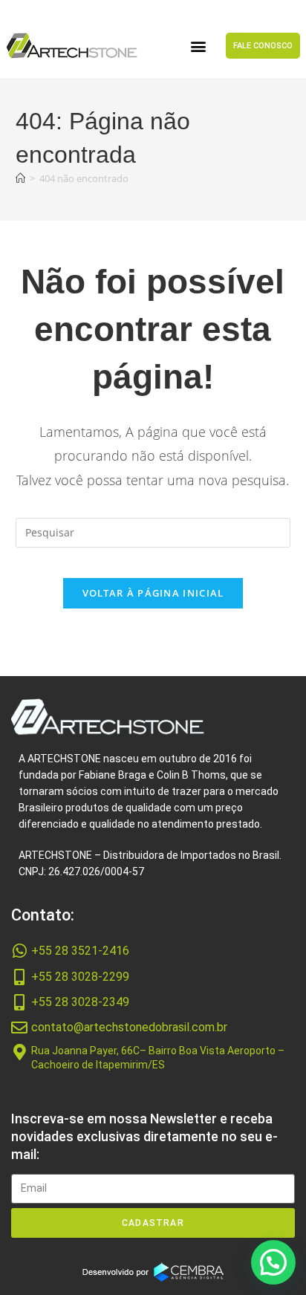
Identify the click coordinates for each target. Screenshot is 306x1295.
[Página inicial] (20, 178)
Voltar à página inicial (153, 593)
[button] (198, 45)
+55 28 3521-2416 (80, 951)
